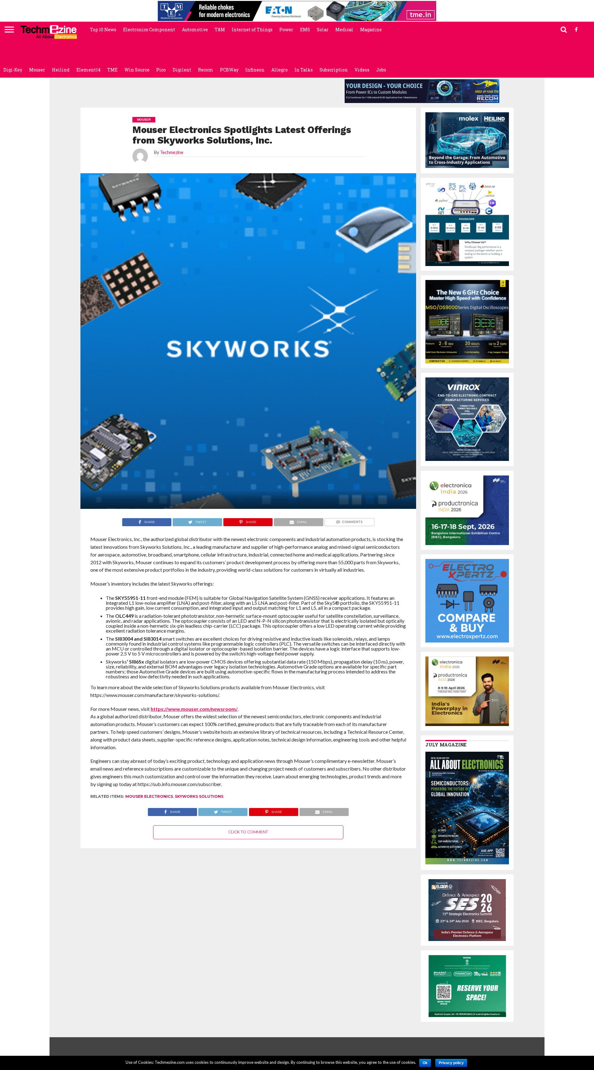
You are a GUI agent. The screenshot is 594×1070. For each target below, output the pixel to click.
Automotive (195, 29)
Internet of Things (252, 29)
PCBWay (229, 70)
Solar (323, 29)
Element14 (88, 70)
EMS (305, 29)
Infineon (255, 70)
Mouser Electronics (149, 796)
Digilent (182, 70)
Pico (161, 70)
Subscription (334, 70)
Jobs (381, 70)
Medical (344, 29)
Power (286, 29)
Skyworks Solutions (199, 796)
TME (112, 70)
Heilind (61, 70)
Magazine (371, 29)
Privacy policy (451, 1063)
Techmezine (171, 152)
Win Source (136, 70)
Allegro (279, 70)
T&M (220, 29)
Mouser (37, 70)
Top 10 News (103, 29)
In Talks (304, 70)
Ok (425, 1063)
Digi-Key (12, 70)
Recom (205, 70)
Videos (362, 70)
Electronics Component (149, 29)
